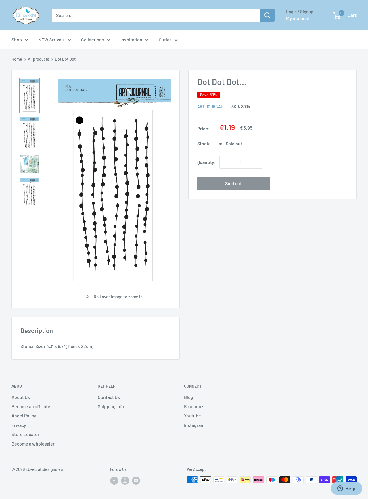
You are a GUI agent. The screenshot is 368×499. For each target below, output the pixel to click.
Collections (92, 39)
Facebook (194, 406)
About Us (21, 397)
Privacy (19, 425)
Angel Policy (24, 415)
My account (298, 18)
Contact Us (109, 397)
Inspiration (131, 39)
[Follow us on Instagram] (125, 480)
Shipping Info (111, 406)
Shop (17, 39)
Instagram (194, 425)
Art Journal (210, 106)
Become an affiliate (31, 406)
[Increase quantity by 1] (256, 162)
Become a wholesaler (33, 443)
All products (38, 59)
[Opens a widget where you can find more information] (346, 489)
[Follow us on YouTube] (136, 480)
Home (17, 59)
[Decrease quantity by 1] (226, 162)
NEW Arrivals (51, 39)
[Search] (267, 15)
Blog (188, 397)
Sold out (233, 183)
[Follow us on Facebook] (114, 480)
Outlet (165, 39)
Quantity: (206, 162)
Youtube (192, 415)
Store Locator (25, 434)
